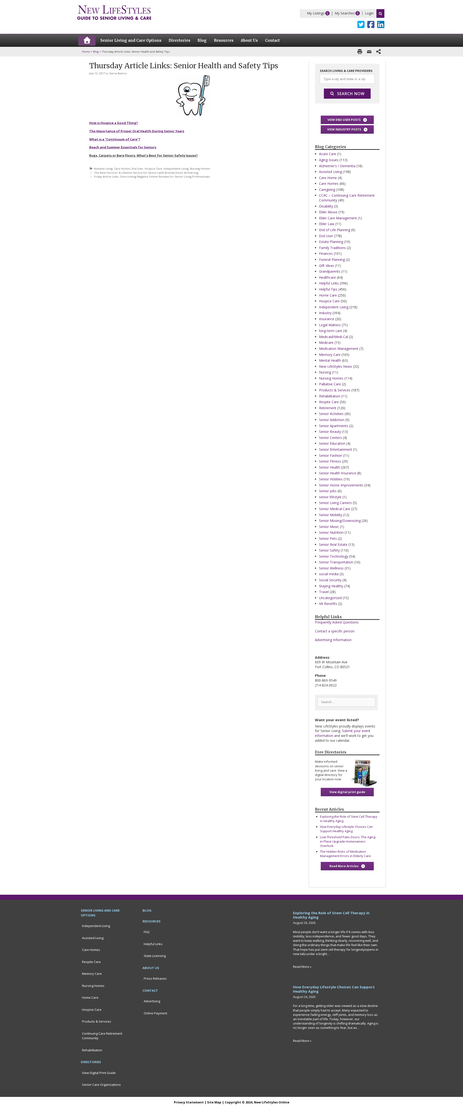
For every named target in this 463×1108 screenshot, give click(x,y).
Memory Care (329, 354)
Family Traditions (332, 247)
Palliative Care (330, 384)
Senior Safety (329, 550)
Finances (326, 253)
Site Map (214, 1102)
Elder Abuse (328, 212)
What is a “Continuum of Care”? (114, 139)
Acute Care (327, 154)
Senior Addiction (331, 419)
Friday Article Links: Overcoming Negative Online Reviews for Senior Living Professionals (152, 176)
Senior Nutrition (331, 532)
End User (137, 168)
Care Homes (122, 168)
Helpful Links (329, 283)
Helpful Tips (328, 289)
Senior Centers (330, 437)
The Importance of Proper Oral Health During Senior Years (136, 131)
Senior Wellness (331, 568)
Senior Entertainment (335, 449)
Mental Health (330, 360)
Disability (326, 206)
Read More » (302, 966)
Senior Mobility (330, 514)
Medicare (326, 342)
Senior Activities (331, 413)
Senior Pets (328, 538)
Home (86, 51)
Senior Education (332, 443)
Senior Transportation (336, 562)
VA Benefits (328, 603)
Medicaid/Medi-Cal (333, 336)
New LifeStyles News (335, 366)
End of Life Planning (334, 230)
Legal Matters (330, 325)
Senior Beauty (330, 431)
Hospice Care (153, 168)
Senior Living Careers (335, 502)
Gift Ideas (326, 265)
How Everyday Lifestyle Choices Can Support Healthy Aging (346, 828)
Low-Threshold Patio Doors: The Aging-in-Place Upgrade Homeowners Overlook (348, 841)
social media (329, 574)
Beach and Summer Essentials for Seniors (122, 147)
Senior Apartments (333, 425)
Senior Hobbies (331, 479)
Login (369, 13)
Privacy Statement (189, 1102)
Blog (96, 51)
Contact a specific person (334, 631)
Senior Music (329, 526)
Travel (324, 591)
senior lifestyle (330, 497)
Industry (325, 313)
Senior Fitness (330, 461)
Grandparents (329, 271)
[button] (347, 120)
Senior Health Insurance (337, 473)
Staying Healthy (331, 586)
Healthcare (327, 277)
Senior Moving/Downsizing (340, 520)
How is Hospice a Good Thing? (113, 123)
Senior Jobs (328, 491)
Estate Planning (331, 241)
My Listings (316, 13)
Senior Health (329, 467)
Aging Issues (329, 160)
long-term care (330, 330)
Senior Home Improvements (341, 485)
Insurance (326, 319)
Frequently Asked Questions (337, 622)
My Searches (345, 13)
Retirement (327, 408)
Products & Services (334, 390)
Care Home (328, 177)
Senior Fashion (330, 455)
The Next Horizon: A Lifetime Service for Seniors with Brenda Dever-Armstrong (146, 172)
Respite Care (329, 402)
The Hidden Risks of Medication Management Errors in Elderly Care (345, 853)
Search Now (351, 93)
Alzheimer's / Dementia (337, 166)
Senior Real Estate (333, 544)
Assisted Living (103, 168)
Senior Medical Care (334, 508)
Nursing (325, 372)
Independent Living (176, 168)
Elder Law (326, 224)
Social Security (330, 580)
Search (380, 13)
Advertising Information (333, 639)
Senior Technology (333, 556)
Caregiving (327, 189)
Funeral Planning (332, 259)
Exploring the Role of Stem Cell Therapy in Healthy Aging (331, 915)
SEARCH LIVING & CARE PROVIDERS (346, 71)
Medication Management (338, 348)
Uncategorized (330, 598)
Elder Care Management (338, 218)
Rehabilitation (329, 396)
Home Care (328, 295)
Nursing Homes (200, 168)
